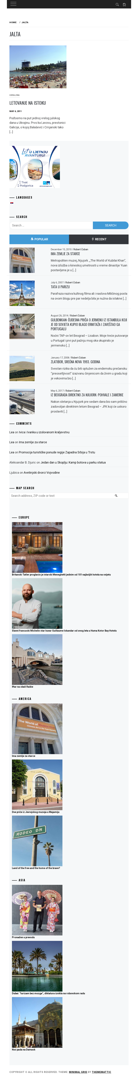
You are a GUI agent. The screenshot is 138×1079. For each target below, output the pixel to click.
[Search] (116, 498)
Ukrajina (14, 95)
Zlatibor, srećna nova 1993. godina (75, 361)
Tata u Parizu (60, 286)
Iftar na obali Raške (22, 686)
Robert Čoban (81, 249)
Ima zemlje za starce (65, 253)
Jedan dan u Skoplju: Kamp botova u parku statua (73, 462)
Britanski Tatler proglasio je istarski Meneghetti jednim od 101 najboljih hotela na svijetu (61, 574)
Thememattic (101, 1072)
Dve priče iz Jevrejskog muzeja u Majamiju (35, 812)
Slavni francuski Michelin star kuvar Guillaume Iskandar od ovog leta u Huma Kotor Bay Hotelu (64, 630)
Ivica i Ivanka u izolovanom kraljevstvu (44, 432)
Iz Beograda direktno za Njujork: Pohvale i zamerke (87, 394)
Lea (11, 432)
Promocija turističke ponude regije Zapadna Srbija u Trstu (57, 452)
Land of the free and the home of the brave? (36, 868)
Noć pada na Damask (23, 1049)
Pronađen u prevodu (23, 937)
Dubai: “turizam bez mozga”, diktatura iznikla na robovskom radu (48, 993)
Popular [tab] (41, 239)
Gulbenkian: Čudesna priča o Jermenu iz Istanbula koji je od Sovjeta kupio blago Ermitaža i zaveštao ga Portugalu (89, 324)
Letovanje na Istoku (27, 102)
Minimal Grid (78, 1072)
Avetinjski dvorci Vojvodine (42, 472)
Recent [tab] (100, 239)
